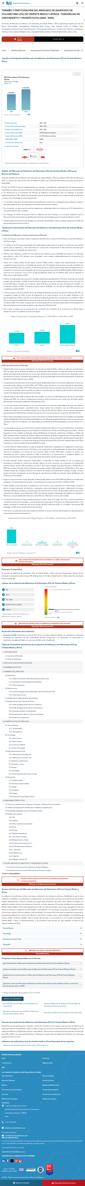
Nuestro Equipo (48, 1076)
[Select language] (77, 3)
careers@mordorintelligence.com (13, 1152)
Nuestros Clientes (8, 1080)
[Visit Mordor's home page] (9, 3)
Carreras (5, 1094)
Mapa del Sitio (47, 1063)
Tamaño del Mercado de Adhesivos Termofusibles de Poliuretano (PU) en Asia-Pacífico (62, 1005)
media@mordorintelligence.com (16, 1135)
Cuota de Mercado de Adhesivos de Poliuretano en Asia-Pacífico (20, 1005)
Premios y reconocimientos (12, 1090)
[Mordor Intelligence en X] (12, 1161)
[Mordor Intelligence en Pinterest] (16, 1161)
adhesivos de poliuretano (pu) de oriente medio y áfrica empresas (25, 1045)
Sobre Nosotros (7, 1076)
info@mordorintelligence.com (15, 1128)
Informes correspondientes (12, 999)
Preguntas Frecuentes (50, 1090)
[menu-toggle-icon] (3, 3)
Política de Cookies (49, 1099)
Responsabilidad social (50, 1085)
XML (3, 1067)
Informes (45, 1058)
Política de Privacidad (9, 1099)
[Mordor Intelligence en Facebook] (8, 1161)
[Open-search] (82, 3)
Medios (4, 1085)
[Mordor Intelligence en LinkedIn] (3, 1161)
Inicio (4, 1058)
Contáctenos (6, 1063)
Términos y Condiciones (51, 1094)
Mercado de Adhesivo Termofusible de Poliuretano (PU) (63, 1013)
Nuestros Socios (48, 1080)
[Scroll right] (82, 50)
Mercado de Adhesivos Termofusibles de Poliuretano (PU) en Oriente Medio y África (21, 1012)
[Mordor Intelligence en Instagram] (20, 1161)
